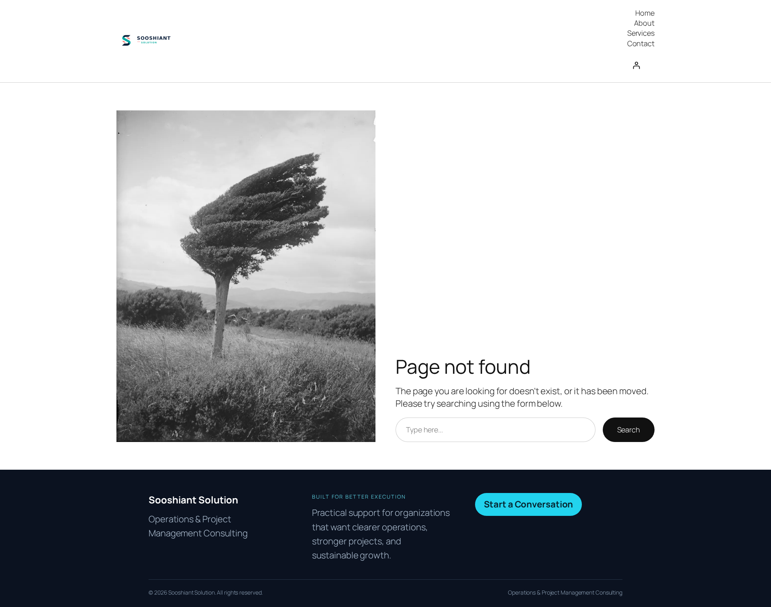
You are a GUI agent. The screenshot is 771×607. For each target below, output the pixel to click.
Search (628, 429)
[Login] (641, 65)
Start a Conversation (528, 504)
